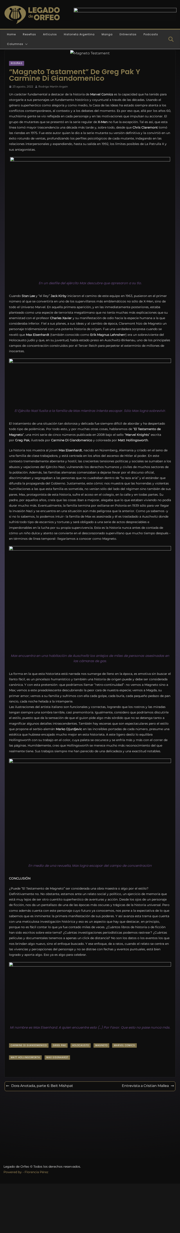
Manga (107, 34)
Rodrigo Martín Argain (53, 86)
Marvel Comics (124, 1045)
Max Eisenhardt (57, 1057)
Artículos (50, 34)
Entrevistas (128, 34)
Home (11, 34)
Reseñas (29, 34)
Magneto (101, 1045)
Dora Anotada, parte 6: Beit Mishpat (42, 1086)
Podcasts (151, 34)
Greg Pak (59, 1045)
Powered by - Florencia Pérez (26, 1172)
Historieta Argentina (79, 34)
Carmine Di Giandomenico (29, 1045)
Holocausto (80, 1045)
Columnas (15, 44)
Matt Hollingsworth (25, 1057)
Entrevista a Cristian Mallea (145, 1086)
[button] (25, 44)
